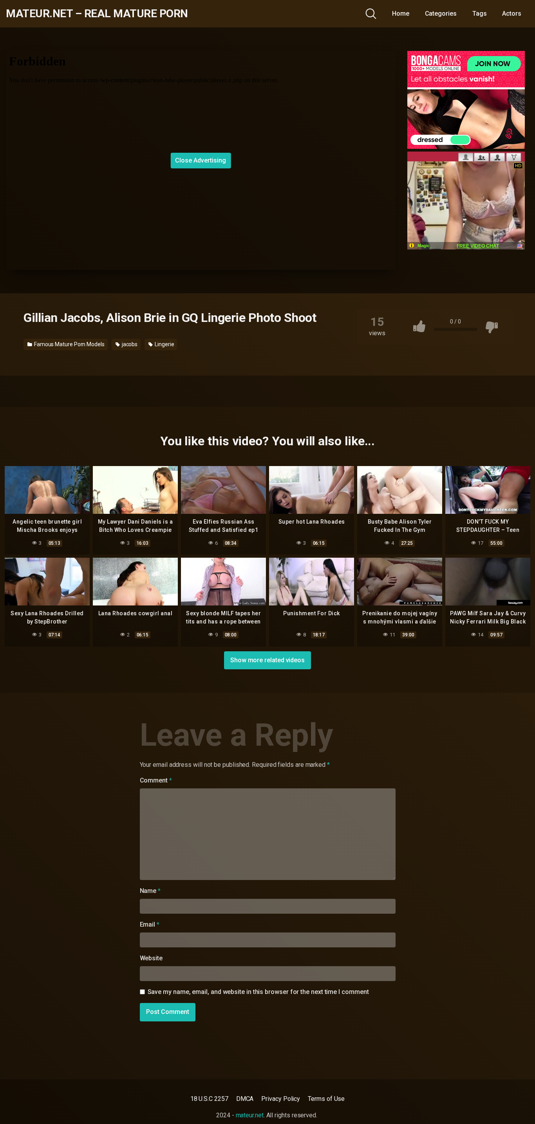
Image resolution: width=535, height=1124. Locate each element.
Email (149, 924)
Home (400, 13)
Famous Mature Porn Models (69, 344)
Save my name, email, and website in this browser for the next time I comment (258, 992)
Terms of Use (326, 1098)
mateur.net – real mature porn (97, 14)
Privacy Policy (280, 1098)
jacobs (129, 344)
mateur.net (250, 1115)
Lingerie (164, 344)
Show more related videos (267, 660)
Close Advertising (200, 160)
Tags (479, 13)
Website (151, 958)
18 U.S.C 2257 (209, 1098)
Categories (441, 13)
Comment (156, 780)
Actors (511, 13)
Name (150, 891)
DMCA (245, 1098)
